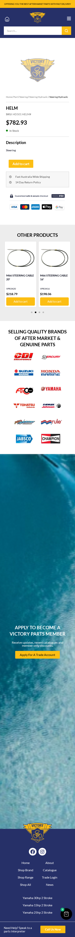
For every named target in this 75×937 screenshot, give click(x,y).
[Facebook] (33, 852)
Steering (23, 96)
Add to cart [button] (20, 301)
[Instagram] (42, 852)
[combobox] (33, 30)
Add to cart (20, 164)
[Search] (66, 30)
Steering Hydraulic (38, 96)
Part (16, 96)
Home (9, 96)
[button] (31, 312)
